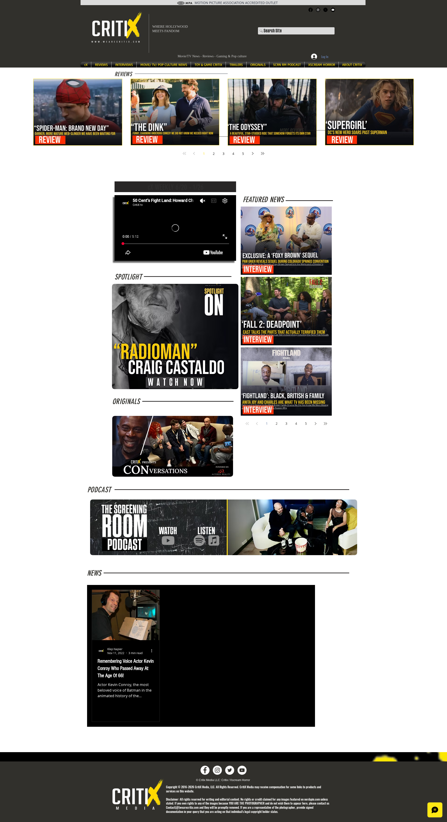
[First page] (184, 153)
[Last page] (262, 153)
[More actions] (153, 651)
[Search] (333, 22)
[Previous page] (194, 153)
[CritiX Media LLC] (205, 770)
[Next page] (253, 153)
